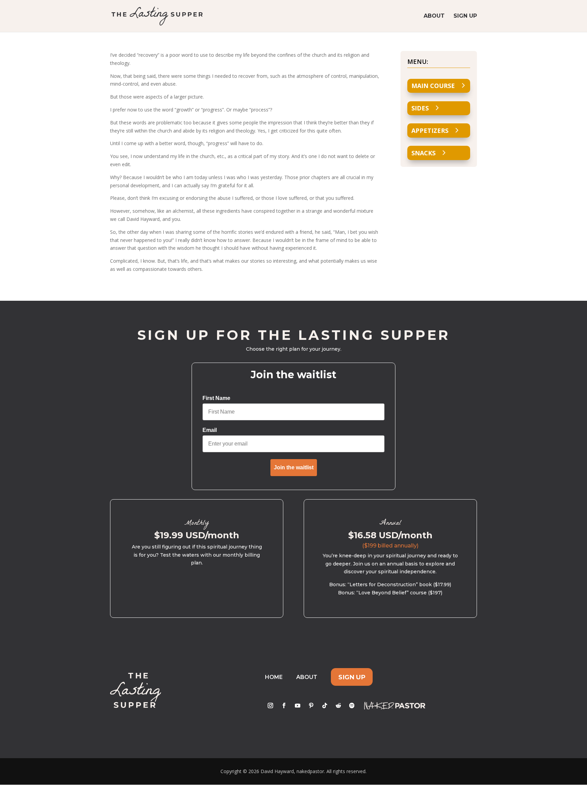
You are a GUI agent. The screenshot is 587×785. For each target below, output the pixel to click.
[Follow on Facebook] (284, 705)
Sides (420, 108)
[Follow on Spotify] (351, 705)
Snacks (423, 153)
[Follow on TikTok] (324, 705)
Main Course (433, 86)
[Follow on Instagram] (270, 705)
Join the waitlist (294, 467)
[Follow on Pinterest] (311, 705)
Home (274, 677)
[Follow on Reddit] (338, 705)
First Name (216, 398)
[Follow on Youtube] (297, 705)
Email (209, 430)
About (434, 16)
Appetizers (429, 130)
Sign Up (465, 16)
